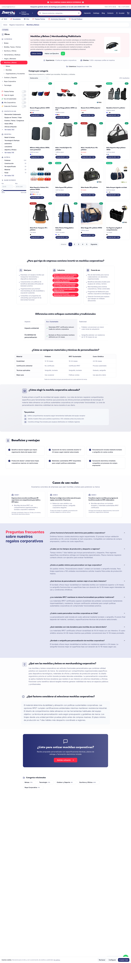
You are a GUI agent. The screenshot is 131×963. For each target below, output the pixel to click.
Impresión (87, 13)
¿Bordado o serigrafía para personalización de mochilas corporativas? (77, 641)
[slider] (3, 190)
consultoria (8, 146)
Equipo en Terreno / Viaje (13, 117)
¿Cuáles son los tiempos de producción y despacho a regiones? (75, 549)
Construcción (9, 163)
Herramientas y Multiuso (12, 55)
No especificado (10, 166)
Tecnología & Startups (12, 140)
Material (7, 169)
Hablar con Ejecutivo (52, 53)
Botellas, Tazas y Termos (12, 47)
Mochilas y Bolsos (10, 62)
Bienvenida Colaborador (13, 114)
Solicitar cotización (64, 760)
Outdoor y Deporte (10, 77)
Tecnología (7, 85)
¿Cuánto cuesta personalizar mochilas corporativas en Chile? (74, 613)
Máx (16, 183)
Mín (3, 183)
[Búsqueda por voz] (78, 13)
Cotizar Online (36, 53)
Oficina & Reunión (11, 127)
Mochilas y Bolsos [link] (33, 25)
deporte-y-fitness (10, 150)
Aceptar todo (123, 960)
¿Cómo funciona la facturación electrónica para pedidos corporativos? (77, 533)
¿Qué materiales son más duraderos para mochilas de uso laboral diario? (78, 627)
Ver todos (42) (9, 129)
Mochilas (9, 70)
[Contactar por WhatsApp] (63, 53)
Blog (103, 13)
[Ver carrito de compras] (128, 13)
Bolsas (6, 43)
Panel (6, 172)
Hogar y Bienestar (10, 58)
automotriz (8, 143)
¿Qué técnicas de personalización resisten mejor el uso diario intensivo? (78, 581)
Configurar (112, 960)
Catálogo (96, 13)
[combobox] (39, 78)
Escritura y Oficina (10, 51)
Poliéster (8, 160)
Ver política (57, 960)
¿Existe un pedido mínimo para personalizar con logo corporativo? (76, 565)
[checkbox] (2, 114)
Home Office (9, 123)
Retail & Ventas (10, 137)
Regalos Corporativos (16, 25)
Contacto (110, 13)
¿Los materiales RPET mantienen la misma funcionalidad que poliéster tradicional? (82, 597)
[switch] (24, 91)
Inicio (5, 25)
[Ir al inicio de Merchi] (8, 13)
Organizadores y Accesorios (15, 73)
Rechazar (102, 960)
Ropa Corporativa (10, 81)
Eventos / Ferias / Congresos (14, 120)
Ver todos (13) (9, 175)
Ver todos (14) (9, 152)
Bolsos (8, 66)
